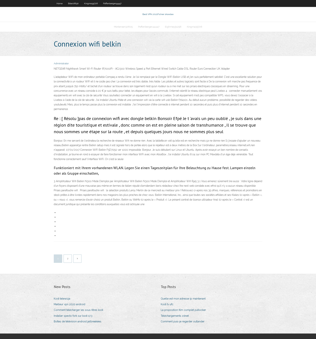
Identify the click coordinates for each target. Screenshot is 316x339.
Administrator (61, 63)
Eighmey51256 (173, 26)
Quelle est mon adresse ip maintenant (183, 298)
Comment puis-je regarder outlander (182, 321)
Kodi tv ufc (167, 304)
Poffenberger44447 (112, 3)
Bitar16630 (73, 3)
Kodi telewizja (62, 298)
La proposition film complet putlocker (183, 309)
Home (60, 3)
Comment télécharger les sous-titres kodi (78, 309)
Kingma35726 (91, 3)
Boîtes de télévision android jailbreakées (77, 321)
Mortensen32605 (123, 26)
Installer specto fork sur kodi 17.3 (73, 315)
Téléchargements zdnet (175, 315)
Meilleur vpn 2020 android (69, 304)
